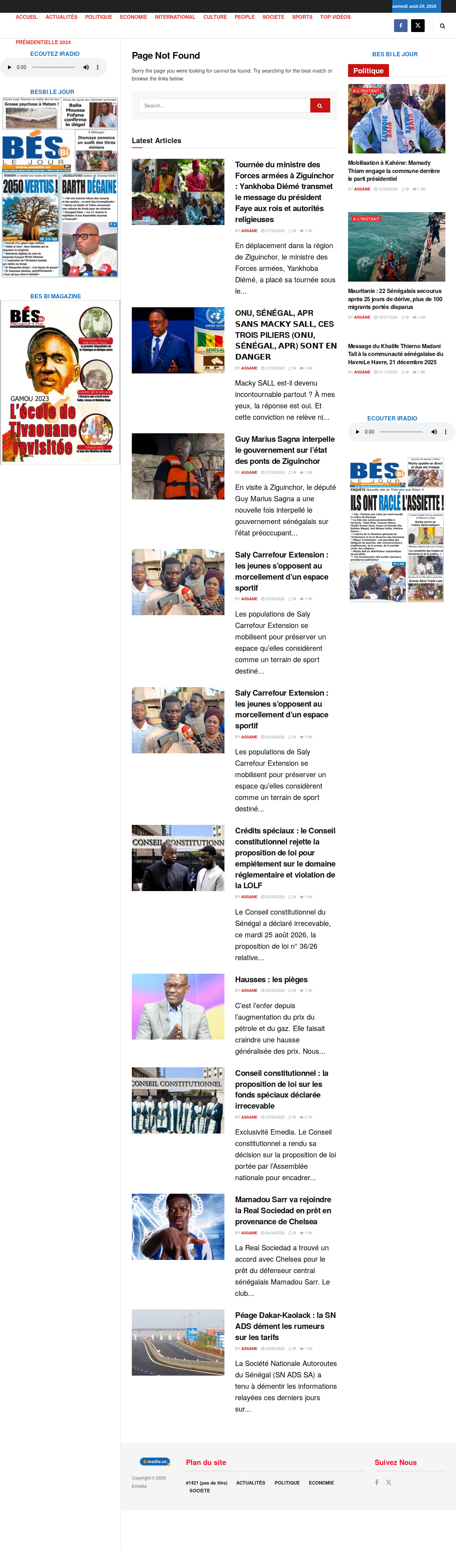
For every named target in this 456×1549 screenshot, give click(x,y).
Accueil (27, 16)
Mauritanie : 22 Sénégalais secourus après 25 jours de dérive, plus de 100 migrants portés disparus (395, 299)
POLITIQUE (98, 16)
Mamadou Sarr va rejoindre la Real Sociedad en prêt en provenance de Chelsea (283, 1210)
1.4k (308, 598)
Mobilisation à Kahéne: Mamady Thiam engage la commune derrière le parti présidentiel (394, 170)
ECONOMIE (133, 16)
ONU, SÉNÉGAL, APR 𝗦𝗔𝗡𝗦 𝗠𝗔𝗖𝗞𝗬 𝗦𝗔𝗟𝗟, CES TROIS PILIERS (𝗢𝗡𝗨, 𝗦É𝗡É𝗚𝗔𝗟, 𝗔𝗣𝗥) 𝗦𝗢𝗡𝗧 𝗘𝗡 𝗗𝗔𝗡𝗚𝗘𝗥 (286, 334)
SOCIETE (273, 16)
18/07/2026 (387, 317)
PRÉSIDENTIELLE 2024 (43, 42)
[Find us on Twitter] (418, 25)
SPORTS (302, 16)
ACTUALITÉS (61, 16)
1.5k (308, 230)
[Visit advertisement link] (60, 183)
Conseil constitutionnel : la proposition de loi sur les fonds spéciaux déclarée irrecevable (281, 1089)
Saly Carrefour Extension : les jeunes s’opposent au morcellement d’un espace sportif (281, 571)
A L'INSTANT (366, 90)
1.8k (420, 372)
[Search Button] (442, 25)
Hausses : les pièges (271, 979)
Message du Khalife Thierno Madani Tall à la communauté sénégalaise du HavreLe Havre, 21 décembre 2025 (396, 354)
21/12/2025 (387, 372)
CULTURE (215, 16)
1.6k (308, 368)
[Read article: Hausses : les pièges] (178, 1007)
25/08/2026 (274, 598)
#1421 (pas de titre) (206, 1482)
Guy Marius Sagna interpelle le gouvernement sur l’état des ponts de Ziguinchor (285, 449)
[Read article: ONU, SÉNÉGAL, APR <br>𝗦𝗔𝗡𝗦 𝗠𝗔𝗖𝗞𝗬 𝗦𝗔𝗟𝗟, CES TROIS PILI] (178, 340)
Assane (249, 230)
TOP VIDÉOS (335, 16)
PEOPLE (245, 16)
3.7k (308, 1117)
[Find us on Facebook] (401, 25)
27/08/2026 (274, 230)
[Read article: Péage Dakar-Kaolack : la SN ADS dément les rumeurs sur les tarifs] (178, 1342)
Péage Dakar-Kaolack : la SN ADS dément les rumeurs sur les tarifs (285, 1326)
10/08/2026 (387, 189)
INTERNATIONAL (175, 16)
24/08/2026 (274, 1232)
